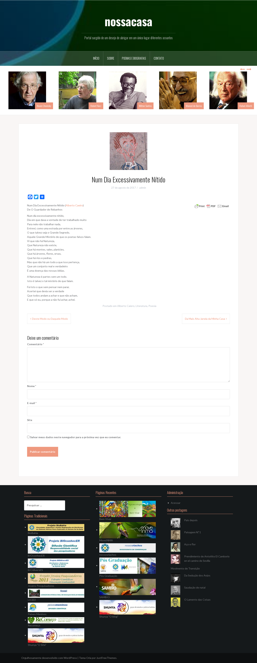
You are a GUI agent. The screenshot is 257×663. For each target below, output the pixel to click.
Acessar (175, 502)
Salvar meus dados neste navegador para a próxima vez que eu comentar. (75, 437)
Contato (159, 58)
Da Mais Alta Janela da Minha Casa (205, 318)
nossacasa (128, 21)
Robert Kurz (93, 106)
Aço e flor (190, 544)
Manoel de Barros (191, 106)
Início (96, 58)
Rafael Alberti (243, 106)
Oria (88, 657)
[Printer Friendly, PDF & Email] (211, 205)
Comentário (35, 344)
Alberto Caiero (126, 305)
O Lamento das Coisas (197, 599)
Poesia (152, 305)
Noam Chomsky (41, 106)
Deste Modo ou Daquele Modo (50, 318)
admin (142, 187)
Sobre (110, 58)
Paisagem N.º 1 (192, 532)
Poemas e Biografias (134, 58)
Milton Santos (142, 106)
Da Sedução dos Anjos (197, 575)
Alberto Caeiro (74, 205)
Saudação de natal (194, 587)
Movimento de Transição (185, 568)
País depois (191, 520)
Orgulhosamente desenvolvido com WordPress (49, 657)
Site (29, 420)
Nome (31, 386)
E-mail (31, 403)
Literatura (141, 305)
